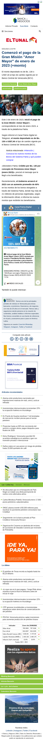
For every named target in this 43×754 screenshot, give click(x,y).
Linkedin (9, 731)
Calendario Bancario (8, 691)
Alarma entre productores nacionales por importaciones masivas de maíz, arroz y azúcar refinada (21, 400)
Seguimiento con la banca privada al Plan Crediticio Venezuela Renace (19, 519)
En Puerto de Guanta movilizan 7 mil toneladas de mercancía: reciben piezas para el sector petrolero (21, 418)
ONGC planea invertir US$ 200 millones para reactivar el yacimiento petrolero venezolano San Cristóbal (22, 510)
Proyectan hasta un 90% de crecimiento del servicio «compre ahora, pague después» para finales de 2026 (21, 428)
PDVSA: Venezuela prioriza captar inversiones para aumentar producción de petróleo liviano (21, 618)
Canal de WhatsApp (25, 324)
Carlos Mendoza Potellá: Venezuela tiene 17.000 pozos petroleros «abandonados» (22, 501)
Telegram (7, 327)
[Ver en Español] (41, 2)
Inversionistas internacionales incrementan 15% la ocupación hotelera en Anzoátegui (21, 409)
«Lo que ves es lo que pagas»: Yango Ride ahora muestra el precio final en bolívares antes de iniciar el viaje (22, 591)
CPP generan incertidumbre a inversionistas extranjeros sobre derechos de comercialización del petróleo (21, 609)
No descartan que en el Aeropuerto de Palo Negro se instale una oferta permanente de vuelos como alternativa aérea (19, 492)
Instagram (14, 327)
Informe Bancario (7, 681)
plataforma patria (20, 88)
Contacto (34, 26)
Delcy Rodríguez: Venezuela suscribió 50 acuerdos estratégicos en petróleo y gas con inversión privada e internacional (20, 438)
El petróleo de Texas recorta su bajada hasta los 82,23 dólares (21, 573)
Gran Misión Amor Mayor (27, 84)
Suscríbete (24, 26)
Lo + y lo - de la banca (9, 686)
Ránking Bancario (8, 676)
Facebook (28, 327)
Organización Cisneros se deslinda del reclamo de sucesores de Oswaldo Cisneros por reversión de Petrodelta (22, 528)
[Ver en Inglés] (38, 2)
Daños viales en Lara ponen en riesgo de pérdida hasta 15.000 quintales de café (22, 447)
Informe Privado (11, 26)
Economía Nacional (9, 84)
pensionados (7, 88)
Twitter (21, 327)
